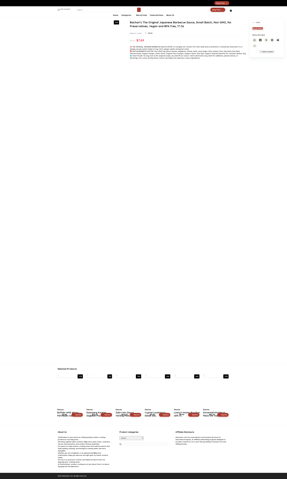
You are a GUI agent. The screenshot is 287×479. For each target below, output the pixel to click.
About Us (170, 15)
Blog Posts (221, 3)
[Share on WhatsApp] (254, 40)
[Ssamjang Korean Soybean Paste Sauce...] (99, 393)
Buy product (257, 28)
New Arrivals (141, 15)
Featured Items (156, 15)
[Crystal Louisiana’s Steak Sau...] (158, 393)
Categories (126, 15)
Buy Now (78, 415)
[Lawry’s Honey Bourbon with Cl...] (187, 393)
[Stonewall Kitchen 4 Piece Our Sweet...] (216, 393)
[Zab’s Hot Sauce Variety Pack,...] (129, 393)
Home (115, 15)
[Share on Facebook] (260, 40)
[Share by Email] (278, 40)
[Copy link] (254, 46)
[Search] (139, 10)
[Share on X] (266, 40)
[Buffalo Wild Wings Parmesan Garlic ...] (70, 393)
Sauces (150, 33)
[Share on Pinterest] (272, 40)
